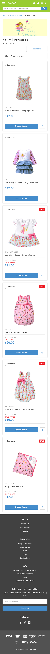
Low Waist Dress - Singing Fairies (20, 255)
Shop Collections (25, 543)
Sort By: (5, 56)
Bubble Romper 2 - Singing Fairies (20, 110)
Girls (25, 550)
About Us (25, 523)
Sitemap (25, 531)
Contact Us (25, 527)
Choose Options (21, 126)
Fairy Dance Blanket (14, 486)
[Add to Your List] (42, 126)
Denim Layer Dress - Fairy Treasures (21, 182)
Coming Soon (25, 558)
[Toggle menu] (3, 3)
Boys (25, 554)
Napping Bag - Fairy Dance (17, 332)
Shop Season (25, 547)
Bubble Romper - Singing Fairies (19, 409)
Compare (37, 49)
